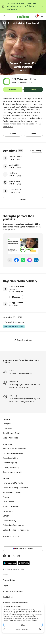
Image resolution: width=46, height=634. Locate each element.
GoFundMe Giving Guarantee (22, 401)
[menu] (41, 16)
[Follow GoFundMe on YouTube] (9, 556)
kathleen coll (15, 189)
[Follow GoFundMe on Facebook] (4, 556)
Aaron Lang (14, 165)
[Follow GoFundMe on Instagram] (18, 556)
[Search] (4, 16)
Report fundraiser (25, 340)
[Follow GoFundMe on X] (13, 556)
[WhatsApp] (23, 260)
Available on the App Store (24, 563)
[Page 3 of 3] (25, 70)
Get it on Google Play (10, 563)
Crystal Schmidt (16, 287)
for (23, 23)
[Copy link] (9, 260)
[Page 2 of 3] (23, 70)
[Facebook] (16, 260)
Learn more (12, 9)
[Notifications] (36, 16)
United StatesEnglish (24, 549)
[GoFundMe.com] (23, 16)
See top (38, 151)
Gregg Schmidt (16, 303)
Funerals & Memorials (14, 322)
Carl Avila (13, 173)
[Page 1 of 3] (21, 70)
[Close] (42, 6)
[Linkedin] (36, 260)
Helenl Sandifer (16, 157)
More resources (10, 536)
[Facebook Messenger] (29, 260)
